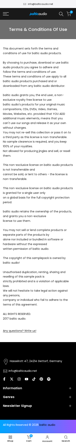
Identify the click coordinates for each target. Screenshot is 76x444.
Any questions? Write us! (19, 331)
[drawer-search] (61, 14)
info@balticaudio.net (40, 4)
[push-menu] (6, 14)
